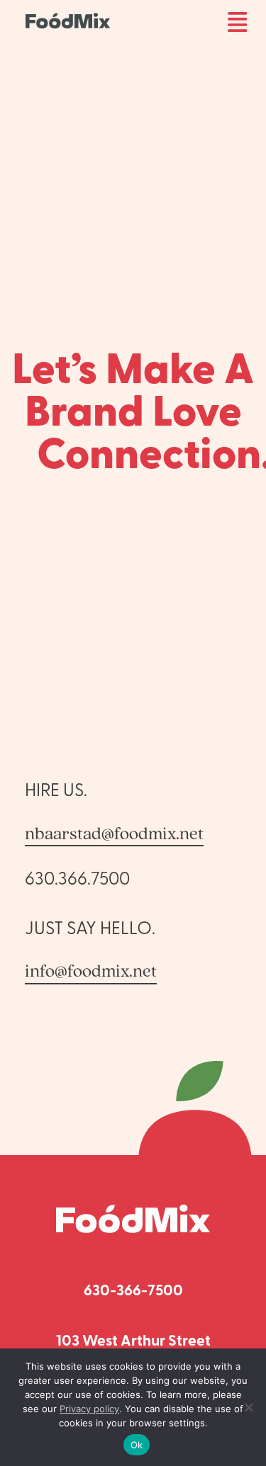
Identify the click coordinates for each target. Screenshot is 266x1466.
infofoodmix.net (91, 970)
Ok (137, 1444)
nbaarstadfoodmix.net (114, 833)
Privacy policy (89, 1408)
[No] (248, 1407)
